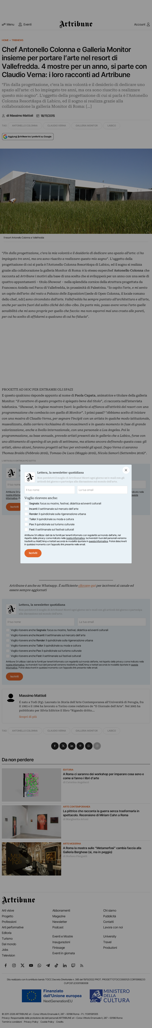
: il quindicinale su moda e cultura (51, 519)
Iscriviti (33, 553)
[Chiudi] (126, 470)
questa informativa (98, 541)
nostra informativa (75, 538)
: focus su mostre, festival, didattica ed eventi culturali (65, 503)
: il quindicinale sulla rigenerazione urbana (57, 514)
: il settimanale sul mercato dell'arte (53, 508)
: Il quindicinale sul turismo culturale (52, 524)
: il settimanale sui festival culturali (51, 529)
